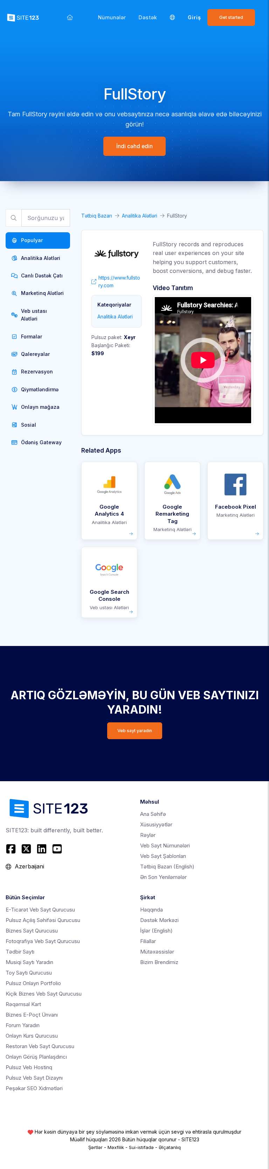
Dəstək (148, 17)
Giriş (194, 17)
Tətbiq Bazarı (96, 216)
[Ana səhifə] (70, 17)
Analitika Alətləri (139, 216)
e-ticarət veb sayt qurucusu (40, 909)
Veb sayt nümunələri (165, 845)
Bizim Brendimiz (159, 962)
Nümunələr (112, 17)
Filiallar (148, 941)
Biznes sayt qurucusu (32, 930)
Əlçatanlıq (170, 1147)
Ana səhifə (153, 814)
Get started (231, 17)
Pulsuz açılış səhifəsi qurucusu (43, 920)
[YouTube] (57, 849)
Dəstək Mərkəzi (159, 920)
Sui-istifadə (141, 1147)
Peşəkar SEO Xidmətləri (34, 1088)
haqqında (151, 909)
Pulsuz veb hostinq (29, 1067)
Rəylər (148, 835)
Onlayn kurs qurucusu (32, 1035)
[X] (26, 849)
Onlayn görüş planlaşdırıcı (36, 1056)
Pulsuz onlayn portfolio (33, 983)
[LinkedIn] (42, 849)
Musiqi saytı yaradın (29, 962)
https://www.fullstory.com (119, 281)
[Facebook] (12, 849)
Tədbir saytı (20, 951)
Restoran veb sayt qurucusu (40, 1046)
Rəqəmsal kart (23, 1004)
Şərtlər (95, 1147)
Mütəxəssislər (157, 951)
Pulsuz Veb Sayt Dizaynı (34, 1077)
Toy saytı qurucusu (29, 972)
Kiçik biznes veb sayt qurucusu (44, 993)
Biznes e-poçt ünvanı (32, 1014)
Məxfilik (116, 1147)
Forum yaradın (23, 1025)
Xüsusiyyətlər (156, 824)
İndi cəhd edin (134, 146)
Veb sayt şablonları (163, 856)
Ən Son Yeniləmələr (163, 877)
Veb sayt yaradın (134, 730)
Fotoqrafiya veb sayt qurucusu (43, 941)
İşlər (156, 930)
